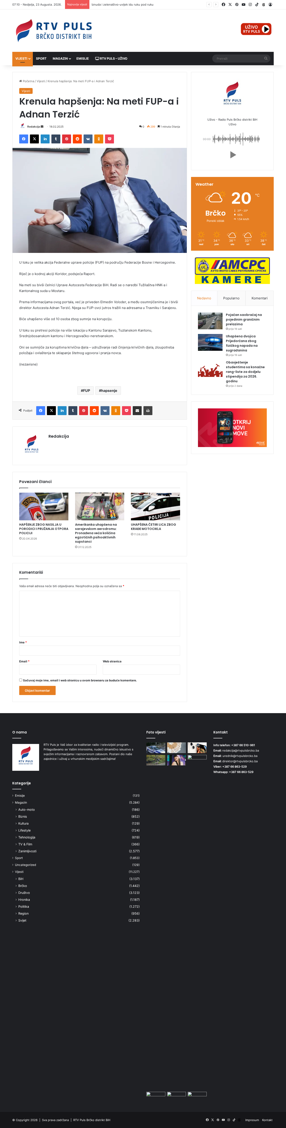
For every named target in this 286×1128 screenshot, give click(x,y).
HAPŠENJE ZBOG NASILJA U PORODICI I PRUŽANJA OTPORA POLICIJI (43, 528)
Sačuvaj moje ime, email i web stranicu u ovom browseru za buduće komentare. (80, 680)
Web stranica (112, 661)
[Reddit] (77, 138)
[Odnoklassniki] (98, 138)
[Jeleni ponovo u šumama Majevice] (155, 760)
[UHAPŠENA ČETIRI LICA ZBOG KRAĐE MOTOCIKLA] (155, 506)
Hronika (24, 899)
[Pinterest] (66, 138)
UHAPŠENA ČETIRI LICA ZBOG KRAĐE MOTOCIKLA (153, 526)
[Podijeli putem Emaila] (137, 410)
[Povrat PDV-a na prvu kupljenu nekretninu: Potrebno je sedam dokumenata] (197, 1097)
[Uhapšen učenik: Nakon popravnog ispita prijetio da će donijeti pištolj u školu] (155, 747)
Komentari (260, 298)
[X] (34, 138)
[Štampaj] (147, 410)
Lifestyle (24, 830)
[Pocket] (109, 138)
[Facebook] (23, 138)
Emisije (82, 58)
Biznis (22, 816)
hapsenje (109, 390)
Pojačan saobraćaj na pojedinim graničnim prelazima (244, 319)
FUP (86, 390)
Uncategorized (25, 865)
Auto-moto (26, 809)
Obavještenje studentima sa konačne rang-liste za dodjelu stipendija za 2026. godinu (245, 371)
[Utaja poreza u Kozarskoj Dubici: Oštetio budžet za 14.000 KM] (176, 747)
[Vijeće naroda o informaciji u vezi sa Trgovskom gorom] (155, 1097)
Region (23, 913)
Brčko (22, 886)
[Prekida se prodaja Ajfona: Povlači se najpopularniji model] (197, 747)
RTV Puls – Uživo (113, 58)
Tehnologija (26, 837)
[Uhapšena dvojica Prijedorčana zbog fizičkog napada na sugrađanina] (210, 342)
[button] (232, 154)
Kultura (23, 823)
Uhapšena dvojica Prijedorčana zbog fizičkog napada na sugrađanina (242, 343)
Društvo (24, 893)
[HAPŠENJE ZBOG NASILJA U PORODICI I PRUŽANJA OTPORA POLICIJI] (43, 506)
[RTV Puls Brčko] (53, 30)
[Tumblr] (55, 138)
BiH (20, 879)
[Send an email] (42, 126)
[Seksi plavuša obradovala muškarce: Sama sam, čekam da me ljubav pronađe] (197, 922)
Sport (41, 58)
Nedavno (204, 298)
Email (24, 661)
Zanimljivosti (27, 851)
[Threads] (263, 4)
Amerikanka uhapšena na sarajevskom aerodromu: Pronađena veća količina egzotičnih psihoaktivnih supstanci (96, 533)
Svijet (22, 920)
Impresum (252, 1120)
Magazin (60, 58)
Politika (23, 906)
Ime (23, 642)
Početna (28, 81)
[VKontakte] (88, 138)
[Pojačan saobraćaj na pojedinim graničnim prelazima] (210, 321)
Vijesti (21, 58)
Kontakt (267, 1120)
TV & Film (25, 844)
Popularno (231, 298)
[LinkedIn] (45, 138)
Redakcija (33, 126)
